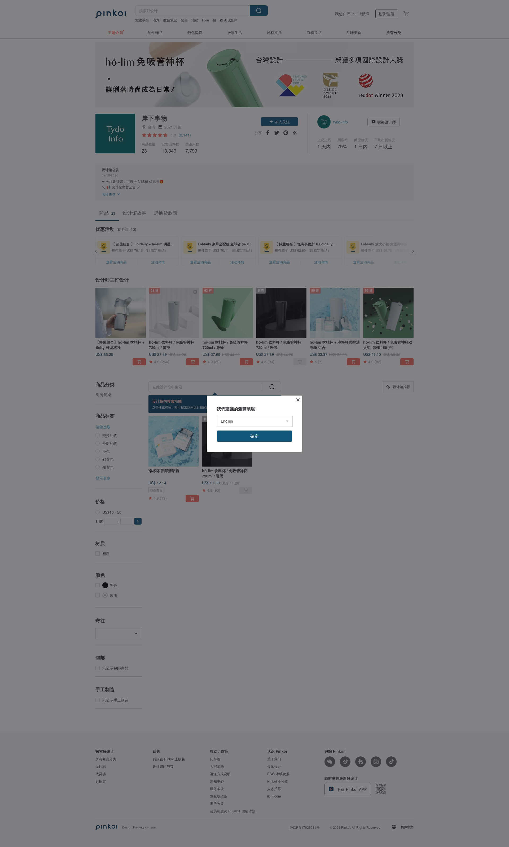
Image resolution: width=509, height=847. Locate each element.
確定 (254, 436)
